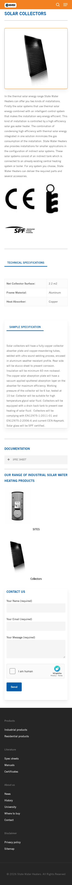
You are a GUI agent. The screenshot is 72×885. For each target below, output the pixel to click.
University (10, 806)
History (8, 800)
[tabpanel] (36, 292)
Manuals (9, 765)
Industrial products (15, 729)
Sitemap (9, 848)
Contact (9, 819)
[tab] (25, 261)
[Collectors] (37, 560)
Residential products (16, 736)
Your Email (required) (19, 619)
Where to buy (12, 813)
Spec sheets (11, 758)
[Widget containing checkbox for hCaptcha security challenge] (36, 671)
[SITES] (37, 510)
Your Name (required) (19, 600)
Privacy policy (12, 842)
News (7, 793)
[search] (57, 4)
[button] (65, 5)
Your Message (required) (21, 637)
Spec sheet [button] (19, 460)
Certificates (11, 771)
